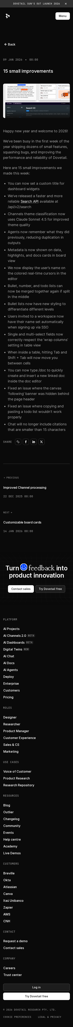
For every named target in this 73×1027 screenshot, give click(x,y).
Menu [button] (63, 16)
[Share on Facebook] (26, 442)
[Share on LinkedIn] (34, 442)
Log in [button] (36, 987)
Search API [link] (30, 201)
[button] (36, 3)
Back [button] (11, 44)
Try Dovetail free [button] (50, 588)
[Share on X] (41, 442)
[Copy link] (18, 442)
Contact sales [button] (21, 588)
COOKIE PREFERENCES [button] (17, 1017)
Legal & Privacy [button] (49, 1017)
